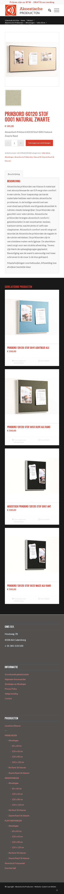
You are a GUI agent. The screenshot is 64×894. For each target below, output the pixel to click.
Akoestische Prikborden (23, 157)
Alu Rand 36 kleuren (17, 767)
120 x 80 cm (17, 756)
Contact (8, 698)
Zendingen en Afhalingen (15, 684)
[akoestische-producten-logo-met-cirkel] (26, 10)
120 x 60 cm (46, 153)
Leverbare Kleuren (13, 726)
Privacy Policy (11, 689)
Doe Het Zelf (10, 868)
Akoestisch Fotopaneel (15, 863)
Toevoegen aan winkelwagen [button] (20, 362)
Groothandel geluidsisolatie (17, 674)
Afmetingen (9, 157)
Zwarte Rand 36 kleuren (18, 773)
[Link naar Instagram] (57, 890)
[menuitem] (48, 10)
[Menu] (55, 10)
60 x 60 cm (17, 746)
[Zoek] (48, 10)
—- (6, 730)
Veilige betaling (11, 694)
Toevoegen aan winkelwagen (39, 143)
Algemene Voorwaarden (15, 679)
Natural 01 (38, 157)
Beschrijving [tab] (14, 174)
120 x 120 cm (18, 762)
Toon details (45, 361)
